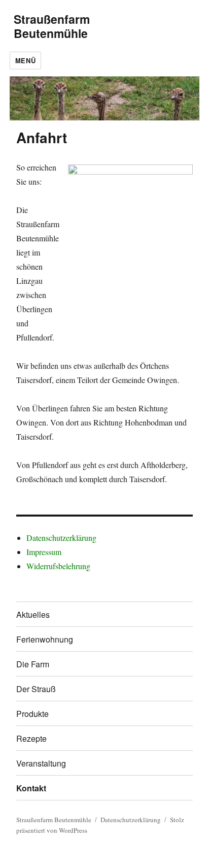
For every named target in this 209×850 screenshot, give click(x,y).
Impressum (43, 551)
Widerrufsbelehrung (58, 566)
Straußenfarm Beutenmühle (52, 26)
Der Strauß (36, 689)
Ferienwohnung (44, 639)
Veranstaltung (41, 763)
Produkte (32, 713)
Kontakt (31, 788)
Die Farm (32, 664)
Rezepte (31, 738)
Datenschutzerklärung (61, 537)
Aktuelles (33, 614)
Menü (25, 60)
